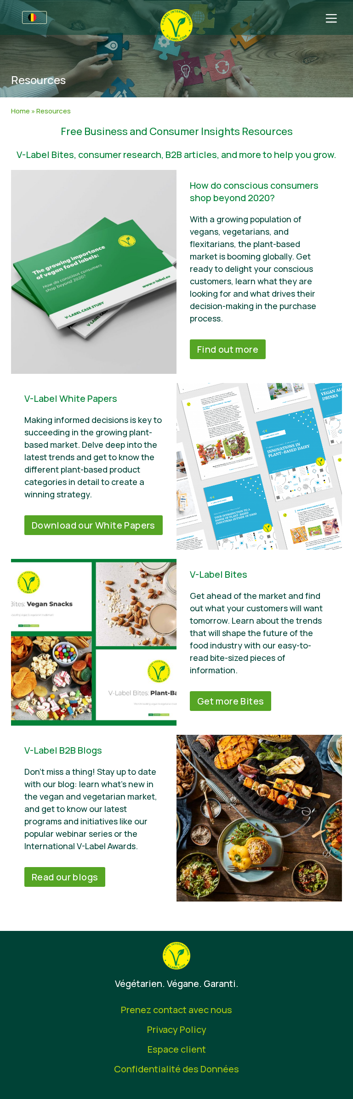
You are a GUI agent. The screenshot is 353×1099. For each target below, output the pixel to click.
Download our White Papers (93, 525)
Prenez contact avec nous (176, 1009)
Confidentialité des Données (176, 1069)
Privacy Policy (176, 1029)
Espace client (177, 1049)
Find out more (227, 349)
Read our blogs (65, 877)
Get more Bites (230, 701)
